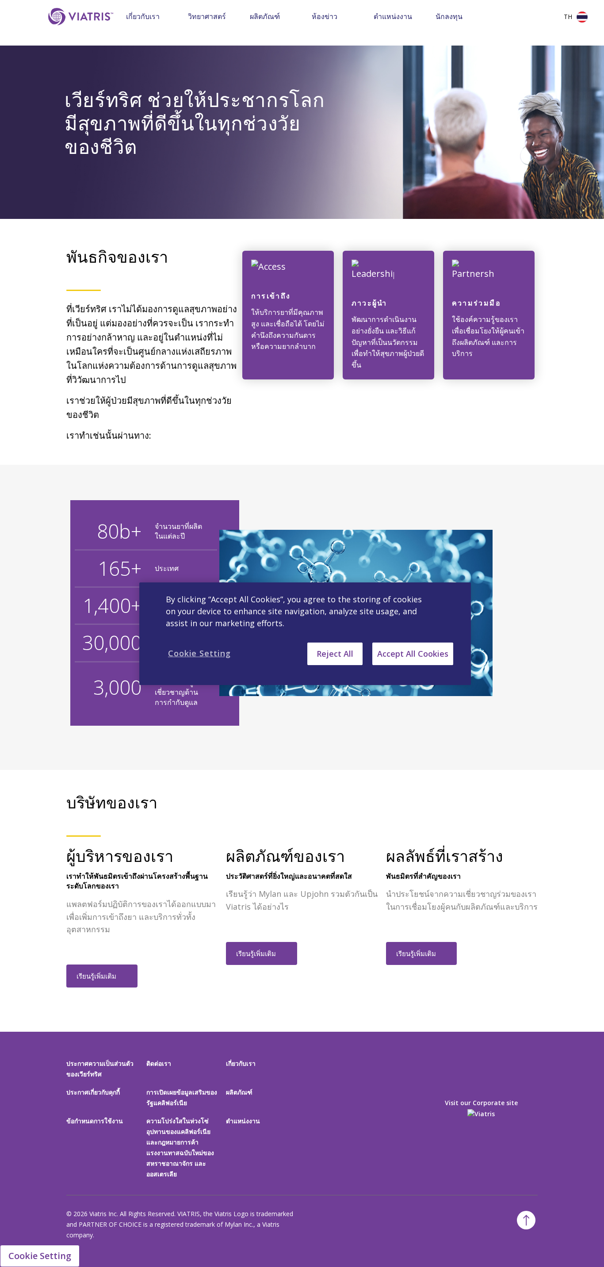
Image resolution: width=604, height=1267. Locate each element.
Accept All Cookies (412, 653)
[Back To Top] (526, 1220)
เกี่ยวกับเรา (143, 16)
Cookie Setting (39, 1256)
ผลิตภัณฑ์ (265, 16)
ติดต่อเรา (158, 1063)
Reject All (335, 653)
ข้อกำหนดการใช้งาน (94, 1121)
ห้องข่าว (324, 16)
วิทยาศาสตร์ (207, 16)
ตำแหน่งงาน (393, 16)
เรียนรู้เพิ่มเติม (96, 976)
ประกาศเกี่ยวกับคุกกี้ (93, 1092)
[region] (305, 633)
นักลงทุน (449, 16)
